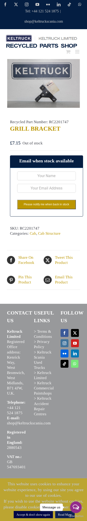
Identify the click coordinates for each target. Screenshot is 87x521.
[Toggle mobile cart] (68, 51)
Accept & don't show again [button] (33, 514)
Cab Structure (49, 233)
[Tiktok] (64, 364)
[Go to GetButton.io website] (75, 516)
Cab (33, 233)
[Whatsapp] (74, 364)
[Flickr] (64, 353)
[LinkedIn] (75, 353)
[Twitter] (75, 333)
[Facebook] (64, 333)
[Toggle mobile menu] (77, 51)
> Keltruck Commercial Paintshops (44, 388)
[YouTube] (75, 343)
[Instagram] (64, 343)
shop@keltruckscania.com (43, 21)
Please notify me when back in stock (46, 204)
